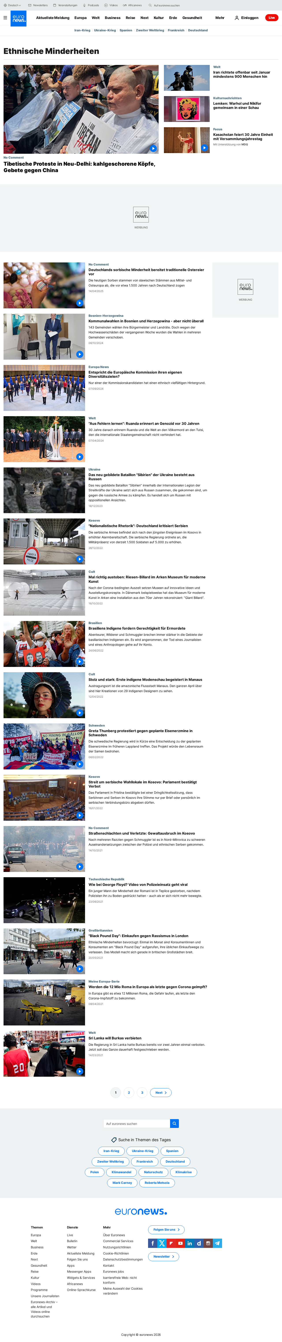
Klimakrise (184, 1172)
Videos (36, 1283)
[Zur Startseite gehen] (18, 19)
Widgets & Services (81, 1277)
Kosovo (94, 520)
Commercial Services (118, 1241)
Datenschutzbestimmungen (123, 1259)
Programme (39, 1290)
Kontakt (108, 1265)
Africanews (75, 1283)
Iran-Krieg (82, 30)
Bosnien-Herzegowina (106, 315)
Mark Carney (122, 1182)
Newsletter (162, 1256)
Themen (37, 1227)
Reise (130, 17)
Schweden (97, 725)
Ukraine (94, 469)
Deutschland (198, 30)
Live (272, 17)
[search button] (150, 5)
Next (144, 17)
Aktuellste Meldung (52, 17)
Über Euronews (114, 1235)
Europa (80, 17)
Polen (94, 1172)
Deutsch (13, 5)
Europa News (99, 366)
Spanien (126, 30)
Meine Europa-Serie (104, 981)
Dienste (72, 1227)
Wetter (71, 1247)
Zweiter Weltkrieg (150, 30)
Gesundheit (192, 17)
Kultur (159, 17)
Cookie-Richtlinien (116, 1253)
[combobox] (172, 5)
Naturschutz (153, 1172)
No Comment (14, 157)
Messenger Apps (79, 1271)
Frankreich (176, 30)
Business (112, 17)
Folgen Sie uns (77, 1259)
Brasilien (95, 622)
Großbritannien (101, 930)
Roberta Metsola (157, 1182)
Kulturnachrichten (227, 98)
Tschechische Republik (106, 879)
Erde (173, 17)
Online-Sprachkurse (81, 1290)
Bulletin (72, 1241)
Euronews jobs (113, 1271)
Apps (70, 1265)
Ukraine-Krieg (105, 30)
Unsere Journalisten (45, 1296)
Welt (96, 17)
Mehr (107, 1227)
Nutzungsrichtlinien (117, 1247)
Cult (92, 571)
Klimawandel (121, 1172)
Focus (217, 129)
